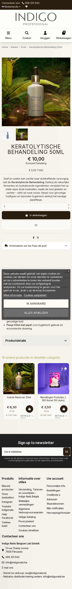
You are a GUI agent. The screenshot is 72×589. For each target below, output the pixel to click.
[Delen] (33, 237)
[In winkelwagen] (29, 409)
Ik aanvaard (36, 303)
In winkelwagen (38, 215)
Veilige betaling (27, 517)
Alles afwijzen (36, 312)
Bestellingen (53, 490)
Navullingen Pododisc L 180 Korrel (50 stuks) (53, 399)
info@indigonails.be (16, 562)
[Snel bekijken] (31, 374)
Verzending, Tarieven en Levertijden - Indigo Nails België (31, 493)
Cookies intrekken (29, 530)
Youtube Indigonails (8, 508)
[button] (3, 391)
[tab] (36, 340)
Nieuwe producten (7, 487)
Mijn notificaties (55, 508)
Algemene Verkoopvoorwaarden (31, 510)
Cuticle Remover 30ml (19, 397)
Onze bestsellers (8, 496)
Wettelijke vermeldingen (26, 503)
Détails (27, 416)
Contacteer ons (11, 3)
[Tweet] (38, 237)
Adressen (52, 499)
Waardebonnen (55, 503)
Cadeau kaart (6, 524)
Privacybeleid (26, 521)
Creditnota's (53, 494)
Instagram (7, 501)
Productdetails (15, 340)
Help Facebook (7, 516)
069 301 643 (12, 557)
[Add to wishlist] (36, 225)
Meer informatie (13, 295)
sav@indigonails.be (36, 573)
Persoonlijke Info (56, 485)
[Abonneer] (66, 452)
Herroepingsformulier (58, 512)
